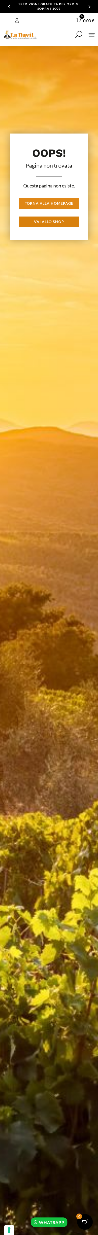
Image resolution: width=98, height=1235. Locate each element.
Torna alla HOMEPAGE (49, 203)
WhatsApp (51, 1222)
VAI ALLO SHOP (49, 221)
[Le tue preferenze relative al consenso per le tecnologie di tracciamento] (9, 1230)
